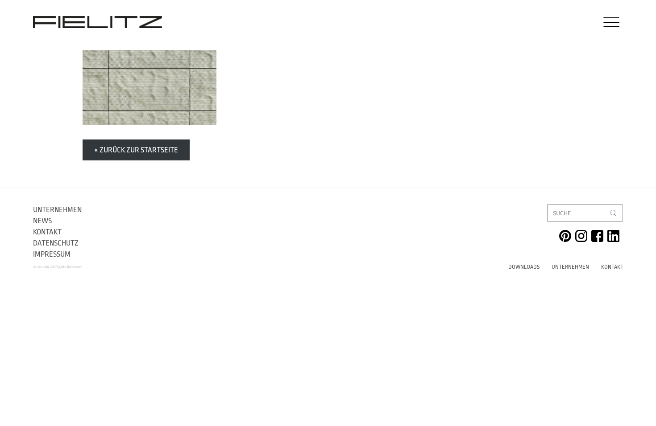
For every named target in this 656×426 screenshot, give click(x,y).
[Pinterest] (565, 236)
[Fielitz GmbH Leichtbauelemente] (97, 22)
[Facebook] (597, 236)
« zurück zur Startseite (136, 150)
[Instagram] (581, 236)
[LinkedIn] (613, 236)
